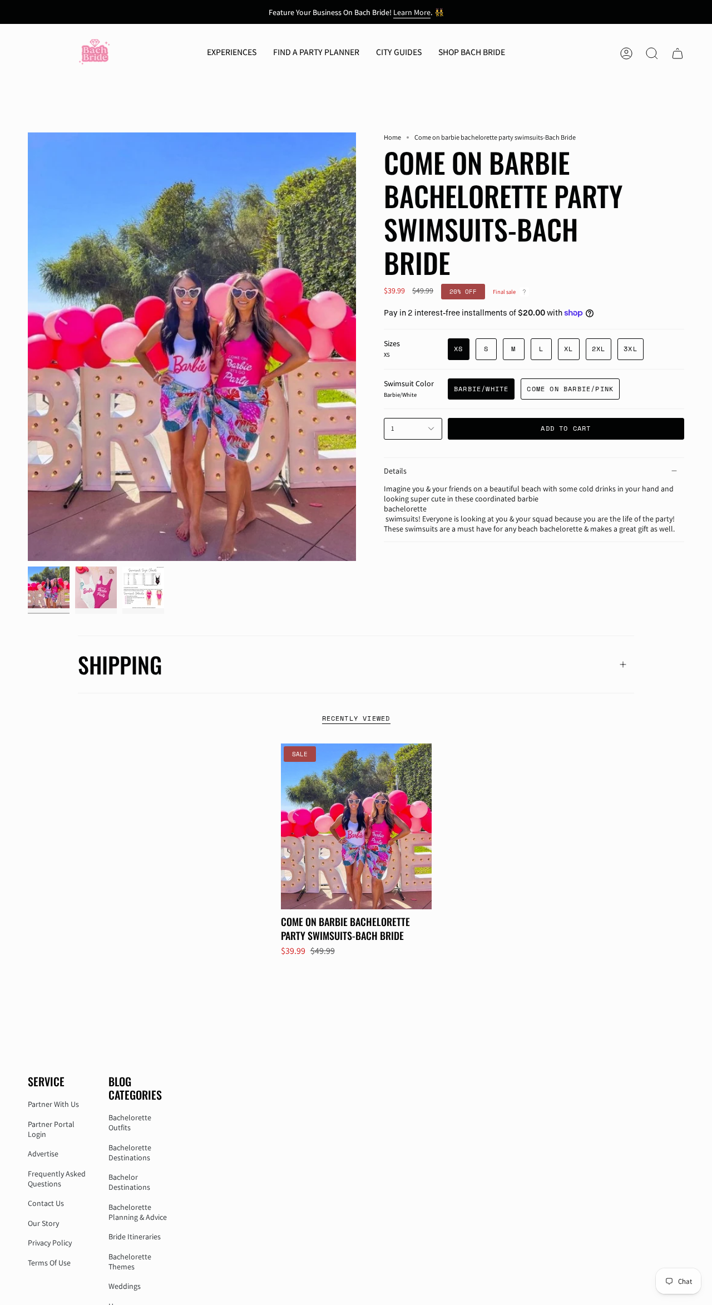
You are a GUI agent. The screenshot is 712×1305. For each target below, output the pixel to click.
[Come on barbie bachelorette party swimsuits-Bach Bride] (356, 826)
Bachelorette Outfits (129, 1122)
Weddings (124, 1286)
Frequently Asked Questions (57, 1179)
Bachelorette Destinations (129, 1153)
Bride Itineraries (134, 1237)
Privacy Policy (50, 1243)
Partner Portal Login (51, 1129)
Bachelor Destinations (129, 1182)
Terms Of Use (49, 1263)
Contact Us (46, 1203)
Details (395, 471)
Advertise (43, 1154)
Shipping (120, 664)
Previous (28, 347)
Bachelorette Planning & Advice (137, 1212)
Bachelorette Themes (129, 1262)
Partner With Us (53, 1104)
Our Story (43, 1223)
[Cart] (677, 53)
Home (392, 137)
